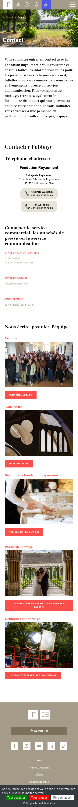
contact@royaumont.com (19, 262)
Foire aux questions (39, 767)
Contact (39, 760)
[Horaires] (27, 4)
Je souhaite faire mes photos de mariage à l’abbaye (39, 605)
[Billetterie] (46, 4)
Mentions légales (39, 782)
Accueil (10, 17)
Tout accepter (16, 797)
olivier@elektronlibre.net (19, 304)
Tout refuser (39, 797)
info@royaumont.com (17, 283)
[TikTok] (63, 746)
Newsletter (41, 730)
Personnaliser (62, 797)
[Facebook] (14, 746)
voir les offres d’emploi (24, 531)
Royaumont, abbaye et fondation (7, 4)
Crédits (39, 774)
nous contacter (19, 463)
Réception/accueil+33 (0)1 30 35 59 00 (42, 194)
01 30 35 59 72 (12, 258)
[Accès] (36, 4)
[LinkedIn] (51, 746)
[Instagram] (26, 746)
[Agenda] (17, 4)
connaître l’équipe (20, 394)
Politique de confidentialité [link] (39, 803)
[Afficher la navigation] (72, 4)
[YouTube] (39, 746)
